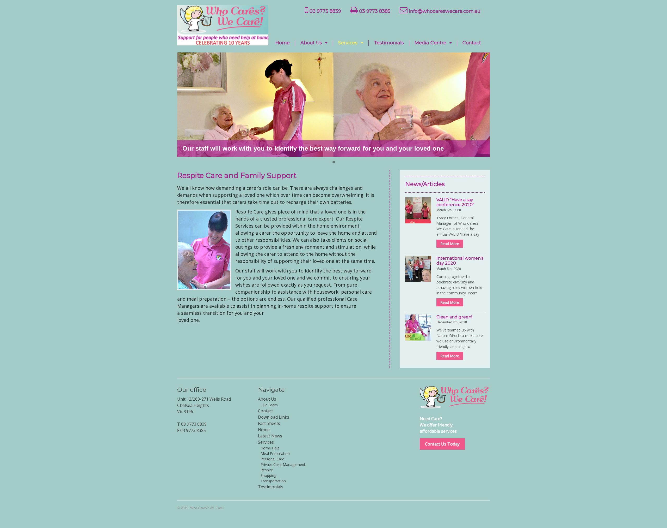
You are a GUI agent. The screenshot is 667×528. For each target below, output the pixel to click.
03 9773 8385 (374, 11)
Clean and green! (454, 317)
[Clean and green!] (418, 328)
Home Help (270, 448)
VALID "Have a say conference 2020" (455, 202)
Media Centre (430, 43)
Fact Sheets (269, 423)
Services (347, 43)
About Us (311, 43)
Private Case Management (283, 464)
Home (282, 43)
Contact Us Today (442, 444)
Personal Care (272, 458)
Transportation (273, 480)
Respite (267, 469)
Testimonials (389, 43)
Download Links (273, 417)
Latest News (270, 436)
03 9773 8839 (324, 11)
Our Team (269, 404)
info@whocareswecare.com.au (443, 11)
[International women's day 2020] (418, 269)
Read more (449, 243)
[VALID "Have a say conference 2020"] (418, 210)
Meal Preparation (275, 453)
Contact (471, 43)
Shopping (268, 475)
